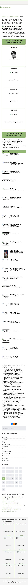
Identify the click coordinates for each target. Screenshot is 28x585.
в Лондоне (11, 501)
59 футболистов (6, 453)
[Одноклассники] (14, 424)
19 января (21, 563)
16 (3, 478)
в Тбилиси (4, 511)
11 (3, 475)
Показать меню (24, 2)
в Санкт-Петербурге (6, 509)
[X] (16, 424)
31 (3, 489)
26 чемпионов (5, 458)
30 (20, 485)
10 (20, 471)
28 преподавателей (6, 451)
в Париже (4, 507)
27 (7, 485)
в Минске (15, 503)
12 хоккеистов (5, 456)
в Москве (4, 505)
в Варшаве (4, 499)
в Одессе (20, 505)
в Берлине (10, 497)
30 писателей (5, 446)
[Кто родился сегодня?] (5, 7)
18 (12, 478)
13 (12, 475)
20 (20, 478)
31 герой (4, 442)
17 (7, 478)
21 (3, 482)
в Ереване (17, 499)
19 (16, 478)
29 (16, 485)
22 (7, 482)
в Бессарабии (17, 497)
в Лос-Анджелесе (6, 503)
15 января (8, 535)
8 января (21, 549)
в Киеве (4, 501)
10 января (21, 577)
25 (20, 482)
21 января (8, 563)
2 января (21, 535)
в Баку (3, 497)
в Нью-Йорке (12, 505)
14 (16, 475)
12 (7, 475)
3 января (8, 577)
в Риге (10, 507)
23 (12, 482)
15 (20, 475)
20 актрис (4, 439)
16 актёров (4, 437)
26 (3, 485)
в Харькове (11, 511)
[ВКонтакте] (12, 424)
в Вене (10, 499)
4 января (8, 549)
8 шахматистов (5, 460)
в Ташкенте (16, 509)
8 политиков (5, 449)
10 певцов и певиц (6, 444)
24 (16, 482)
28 (12, 485)
